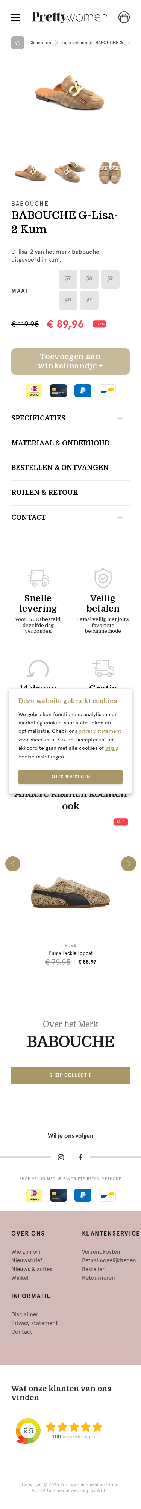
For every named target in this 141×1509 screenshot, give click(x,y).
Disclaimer (24, 1314)
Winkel (20, 1277)
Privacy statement (34, 1323)
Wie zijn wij (25, 1251)
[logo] (69, 18)
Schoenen (41, 42)
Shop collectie (70, 1075)
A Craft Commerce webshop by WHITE (71, 1490)
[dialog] (70, 741)
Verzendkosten (101, 1251)
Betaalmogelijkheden (109, 1260)
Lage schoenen (77, 42)
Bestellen (94, 1269)
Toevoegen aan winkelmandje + (70, 361)
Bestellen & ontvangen (60, 467)
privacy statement (100, 731)
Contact (28, 517)
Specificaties (38, 418)
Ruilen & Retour (44, 492)
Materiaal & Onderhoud (60, 443)
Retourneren (98, 1277)
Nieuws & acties (31, 1269)
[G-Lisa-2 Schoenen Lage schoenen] (70, 91)
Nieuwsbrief (26, 1260)
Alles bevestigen (70, 777)
